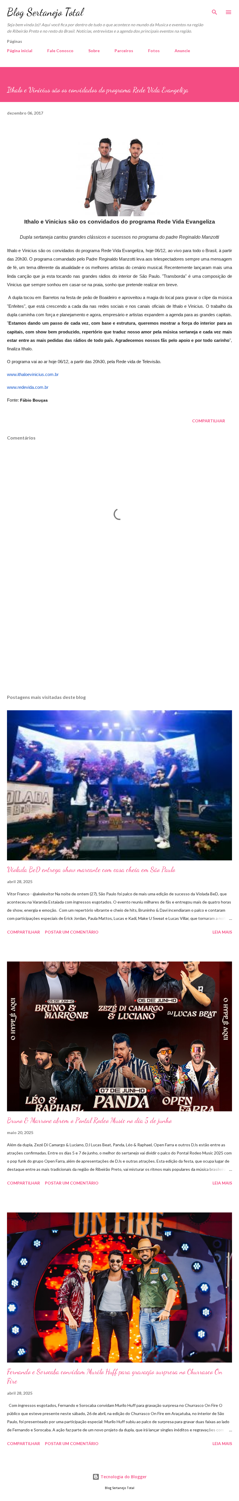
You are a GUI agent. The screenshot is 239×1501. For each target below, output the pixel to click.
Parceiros (124, 50)
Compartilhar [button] (208, 420)
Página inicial (19, 50)
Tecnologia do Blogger (123, 1476)
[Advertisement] (119, 635)
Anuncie (182, 50)
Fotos (154, 50)
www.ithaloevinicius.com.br (33, 374)
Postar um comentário (72, 931)
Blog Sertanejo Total (45, 12)
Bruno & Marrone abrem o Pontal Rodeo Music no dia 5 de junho (89, 1120)
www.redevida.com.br (28, 387)
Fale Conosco (60, 50)
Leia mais (222, 931)
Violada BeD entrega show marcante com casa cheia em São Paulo (91, 869)
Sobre (94, 50)
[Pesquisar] (214, 10)
